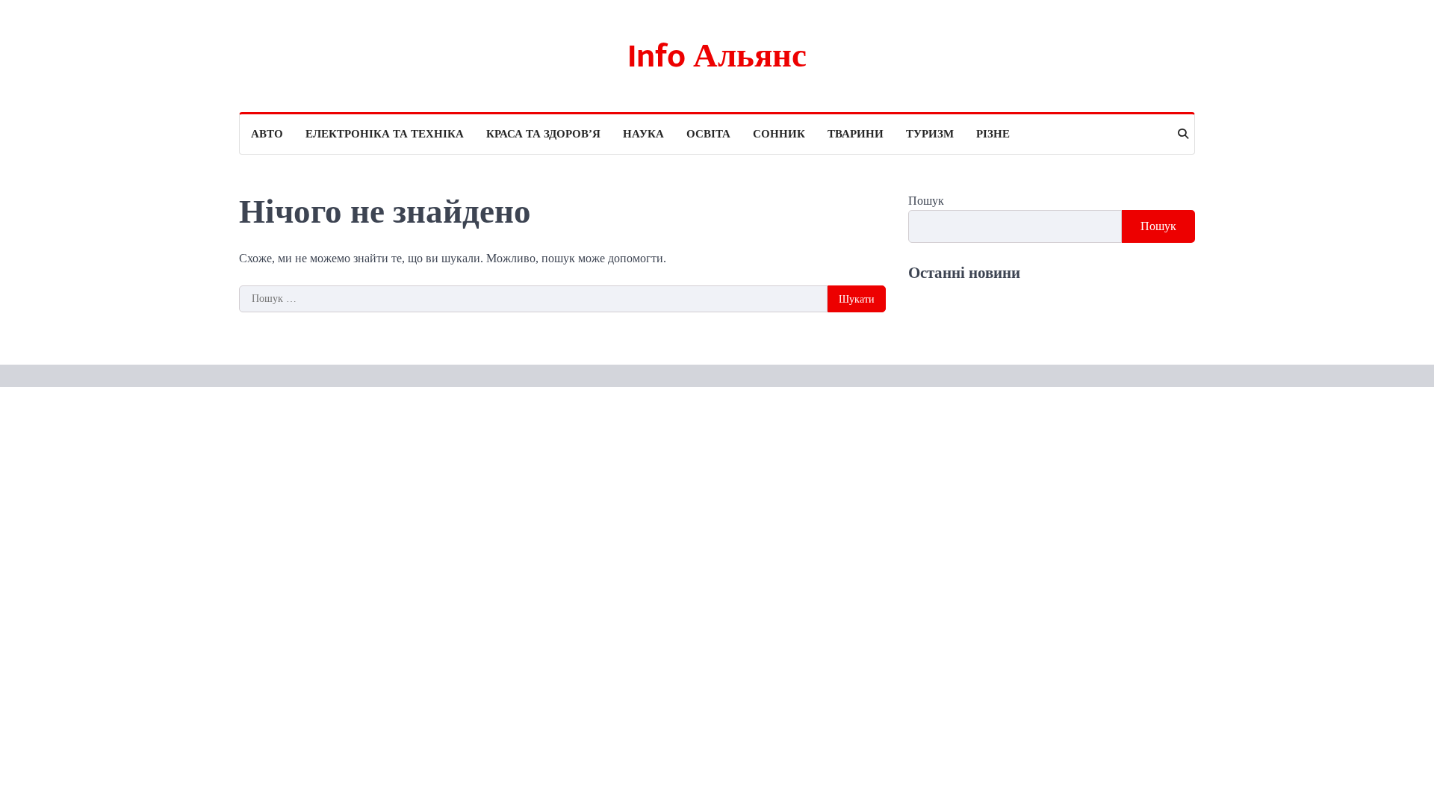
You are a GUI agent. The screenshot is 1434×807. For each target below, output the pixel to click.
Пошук (926, 200)
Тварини (856, 134)
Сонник (779, 134)
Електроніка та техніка (384, 134)
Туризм (930, 134)
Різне (993, 134)
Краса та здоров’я (543, 134)
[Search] (1183, 134)
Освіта (708, 134)
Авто (267, 134)
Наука (643, 134)
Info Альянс (717, 56)
